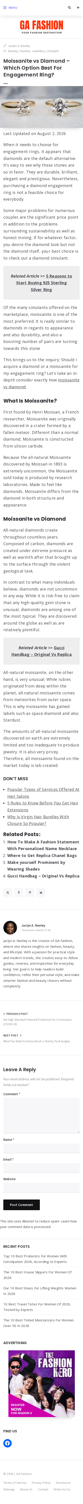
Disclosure (63, 1483)
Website (9, 1179)
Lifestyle (53, 51)
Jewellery (38, 51)
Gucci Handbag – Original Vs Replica (43, 876)
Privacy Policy (41, 1483)
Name (8, 1139)
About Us (26, 1489)
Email (8, 1159)
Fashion (25, 51)
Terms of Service (15, 1483)
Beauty (13, 51)
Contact (43, 1489)
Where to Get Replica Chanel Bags (42, 855)
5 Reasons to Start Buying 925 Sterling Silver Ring (44, 282)
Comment (11, 1094)
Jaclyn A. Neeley (33, 925)
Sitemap (9, 1489)
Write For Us (62, 1489)
